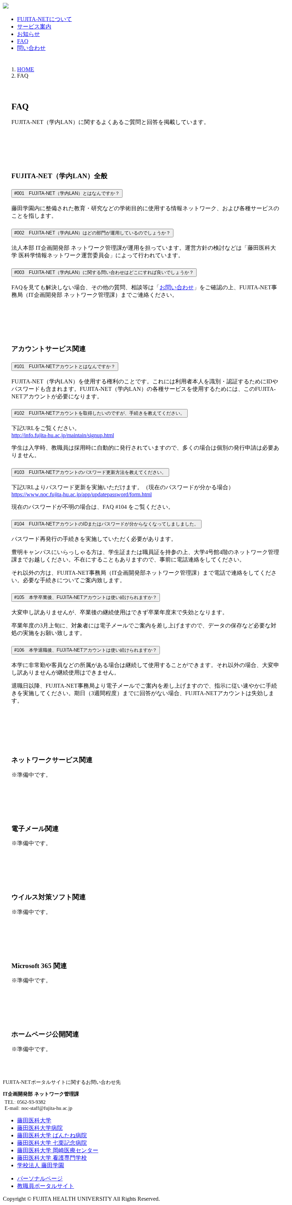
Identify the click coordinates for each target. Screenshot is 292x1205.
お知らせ (28, 34)
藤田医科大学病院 (40, 1128)
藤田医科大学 (34, 1120)
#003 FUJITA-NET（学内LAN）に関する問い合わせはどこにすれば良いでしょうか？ (104, 272)
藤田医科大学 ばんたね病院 (52, 1135)
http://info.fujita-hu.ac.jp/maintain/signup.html (62, 435)
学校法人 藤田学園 (40, 1165)
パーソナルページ (40, 1178)
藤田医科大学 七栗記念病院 (52, 1143)
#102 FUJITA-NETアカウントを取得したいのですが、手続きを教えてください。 (99, 413)
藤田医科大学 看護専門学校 (52, 1158)
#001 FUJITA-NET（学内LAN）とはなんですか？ (67, 193)
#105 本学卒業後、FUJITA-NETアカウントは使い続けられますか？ (85, 597)
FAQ (22, 41)
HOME (25, 69)
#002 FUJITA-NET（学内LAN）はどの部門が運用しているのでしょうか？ (92, 233)
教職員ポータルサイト (45, 1186)
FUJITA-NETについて (44, 19)
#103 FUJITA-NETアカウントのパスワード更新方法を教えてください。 (90, 472)
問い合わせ (31, 48)
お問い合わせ (177, 287)
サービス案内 (34, 27)
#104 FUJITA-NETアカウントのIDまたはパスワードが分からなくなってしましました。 (106, 524)
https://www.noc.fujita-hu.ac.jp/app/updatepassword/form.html (81, 494)
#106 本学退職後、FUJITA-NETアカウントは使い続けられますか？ (85, 650)
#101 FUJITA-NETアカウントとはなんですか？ (64, 366)
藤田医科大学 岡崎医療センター (57, 1150)
